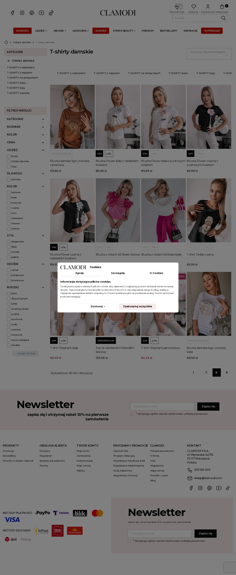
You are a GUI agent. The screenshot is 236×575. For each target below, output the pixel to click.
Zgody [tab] (79, 273)
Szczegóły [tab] (118, 273)
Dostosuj (97, 306)
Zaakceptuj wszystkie (137, 306)
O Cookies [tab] (156, 273)
